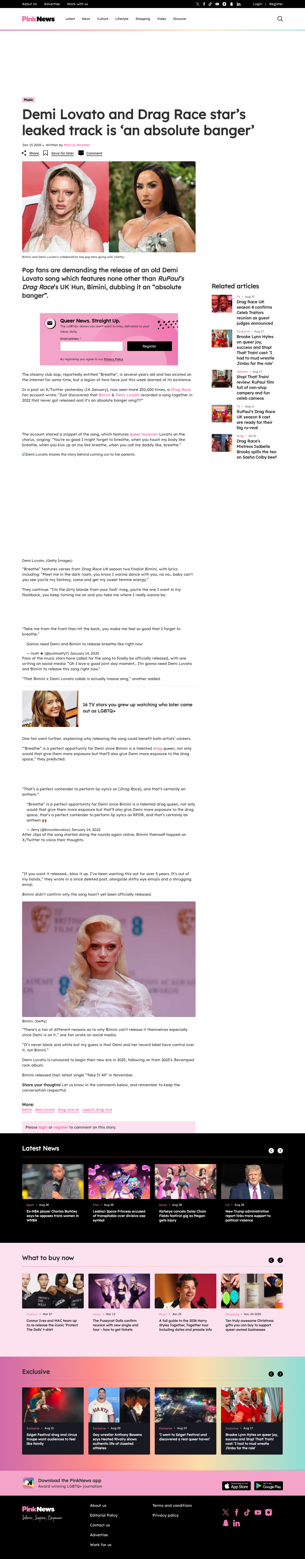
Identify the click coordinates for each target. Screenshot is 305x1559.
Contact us (100, 1525)
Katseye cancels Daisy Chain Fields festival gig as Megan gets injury (182, 1215)
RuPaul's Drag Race (97, 1109)
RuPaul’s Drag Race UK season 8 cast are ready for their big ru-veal (256, 419)
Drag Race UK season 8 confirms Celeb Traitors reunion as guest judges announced (255, 312)
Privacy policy (165, 1515)
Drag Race (181, 389)
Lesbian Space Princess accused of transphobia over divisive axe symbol (119, 1215)
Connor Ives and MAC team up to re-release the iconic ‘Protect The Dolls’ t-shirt (52, 1325)
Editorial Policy (104, 1515)
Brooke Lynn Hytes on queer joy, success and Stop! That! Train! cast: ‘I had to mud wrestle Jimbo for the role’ (255, 350)
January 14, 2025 (84, 653)
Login (257, 4)
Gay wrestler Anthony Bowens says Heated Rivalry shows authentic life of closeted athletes (117, 1441)
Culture (102, 19)
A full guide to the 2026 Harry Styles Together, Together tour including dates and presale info (185, 1325)
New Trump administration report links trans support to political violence (248, 1215)
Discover (179, 19)
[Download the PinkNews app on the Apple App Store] (236, 1485)
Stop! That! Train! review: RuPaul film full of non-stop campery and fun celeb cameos (255, 387)
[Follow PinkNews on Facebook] (236, 1513)
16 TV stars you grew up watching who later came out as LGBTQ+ (137, 708)
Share (34, 153)
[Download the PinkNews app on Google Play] (268, 1485)
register (61, 1127)
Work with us (77, 4)
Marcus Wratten (77, 145)
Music (28, 100)
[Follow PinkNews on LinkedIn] (238, 4)
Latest (70, 19)
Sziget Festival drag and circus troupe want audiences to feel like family (52, 1439)
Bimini (105, 394)
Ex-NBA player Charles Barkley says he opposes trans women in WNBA (53, 1215)
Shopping (143, 19)
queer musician (144, 434)
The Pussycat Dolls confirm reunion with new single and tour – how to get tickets (115, 1325)
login (43, 1127)
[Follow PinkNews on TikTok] (247, 1513)
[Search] (280, 18)
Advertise (52, 4)
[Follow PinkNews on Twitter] (226, 1513)
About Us (29, 4)
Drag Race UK (68, 1109)
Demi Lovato (128, 394)
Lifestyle (121, 19)
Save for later (62, 153)
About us (98, 1505)
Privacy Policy (113, 359)
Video (161, 19)
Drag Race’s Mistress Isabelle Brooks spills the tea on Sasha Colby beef (257, 449)
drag (157, 748)
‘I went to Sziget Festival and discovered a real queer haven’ (184, 1436)
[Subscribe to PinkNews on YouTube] (258, 1513)
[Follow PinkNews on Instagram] (268, 1513)
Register (276, 4)
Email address (76, 338)
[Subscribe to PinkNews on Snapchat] (226, 1524)
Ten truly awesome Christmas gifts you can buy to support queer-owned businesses (250, 1325)
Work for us (100, 1544)
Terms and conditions (172, 1505)
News (86, 19)
